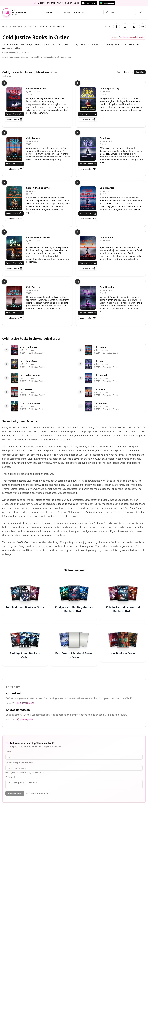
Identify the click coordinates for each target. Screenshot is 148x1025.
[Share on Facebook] (116, 26)
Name (8, 751)
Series (67, 12)
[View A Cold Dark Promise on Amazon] (14, 248)
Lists (58, 12)
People (49, 12)
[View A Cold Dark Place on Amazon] (14, 99)
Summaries (78, 12)
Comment (10, 777)
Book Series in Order (23, 26)
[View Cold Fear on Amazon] (88, 149)
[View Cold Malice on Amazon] (88, 248)
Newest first (128, 72)
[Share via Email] (134, 26)
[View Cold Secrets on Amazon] (14, 298)
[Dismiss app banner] (144, 3)
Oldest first (140, 72)
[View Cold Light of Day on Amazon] (88, 99)
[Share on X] (125, 26)
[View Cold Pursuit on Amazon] (14, 149)
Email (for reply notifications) (19, 762)
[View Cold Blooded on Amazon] (88, 298)
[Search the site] (107, 12)
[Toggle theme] (141, 12)
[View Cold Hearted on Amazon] (88, 198)
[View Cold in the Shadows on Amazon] (14, 198)
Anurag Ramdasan (18, 710)
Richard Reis (14, 693)
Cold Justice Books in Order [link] (51, 26)
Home (5, 26)
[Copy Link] (142, 26)
